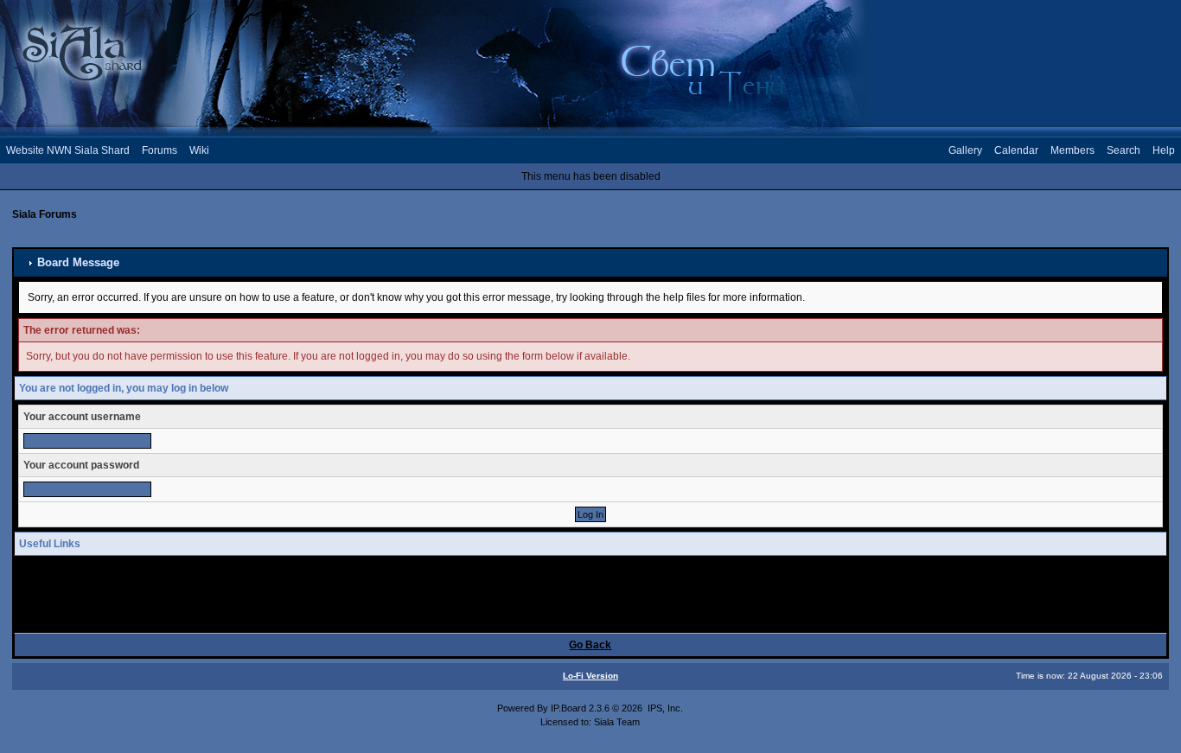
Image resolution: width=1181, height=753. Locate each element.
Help (1163, 150)
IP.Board (568, 708)
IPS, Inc (664, 708)
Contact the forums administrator (124, 615)
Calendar (1016, 150)
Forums (159, 150)
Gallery (965, 150)
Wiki (199, 150)
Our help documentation (105, 602)
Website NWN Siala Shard (68, 150)
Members (1072, 150)
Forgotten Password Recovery (119, 573)
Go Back (590, 645)
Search (1123, 150)
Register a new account (103, 588)
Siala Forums (44, 214)
